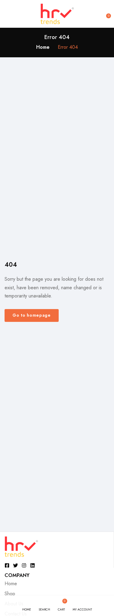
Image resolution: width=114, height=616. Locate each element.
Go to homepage (31, 315)
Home (43, 47)
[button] (105, 14)
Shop (10, 593)
